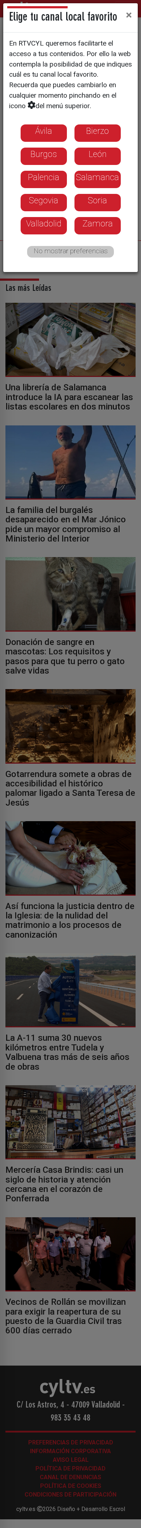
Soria (97, 200)
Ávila (43, 131)
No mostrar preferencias (71, 251)
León (98, 154)
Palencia (43, 177)
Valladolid (43, 223)
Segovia (43, 200)
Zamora (97, 223)
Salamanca (97, 177)
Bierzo (97, 131)
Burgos (43, 154)
